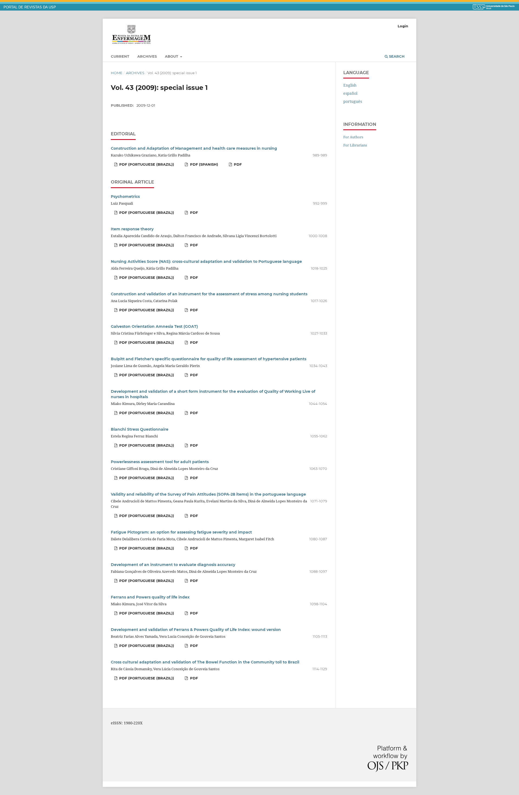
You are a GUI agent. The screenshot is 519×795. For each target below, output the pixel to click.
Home (116, 73)
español (350, 93)
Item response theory (132, 229)
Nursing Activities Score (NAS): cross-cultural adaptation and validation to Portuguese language (206, 261)
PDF (237, 164)
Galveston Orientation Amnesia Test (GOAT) (154, 326)
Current (120, 56)
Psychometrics (125, 196)
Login (403, 26)
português (352, 101)
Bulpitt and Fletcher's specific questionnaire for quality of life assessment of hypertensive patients (208, 358)
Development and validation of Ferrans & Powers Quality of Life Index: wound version (196, 629)
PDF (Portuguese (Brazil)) (146, 164)
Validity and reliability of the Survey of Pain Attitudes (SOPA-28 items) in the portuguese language (208, 494)
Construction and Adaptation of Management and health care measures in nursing (194, 148)
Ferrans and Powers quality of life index (150, 597)
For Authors (353, 137)
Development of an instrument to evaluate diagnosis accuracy (173, 564)
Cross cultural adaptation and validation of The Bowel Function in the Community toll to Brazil (205, 662)
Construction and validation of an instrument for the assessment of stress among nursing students (209, 294)
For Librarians (355, 145)
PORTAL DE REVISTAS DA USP (30, 7)
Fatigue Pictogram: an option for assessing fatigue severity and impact (181, 532)
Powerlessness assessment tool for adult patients (160, 461)
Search (396, 56)
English (350, 85)
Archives (147, 56)
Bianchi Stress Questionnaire (139, 429)
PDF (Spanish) (203, 164)
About (172, 56)
